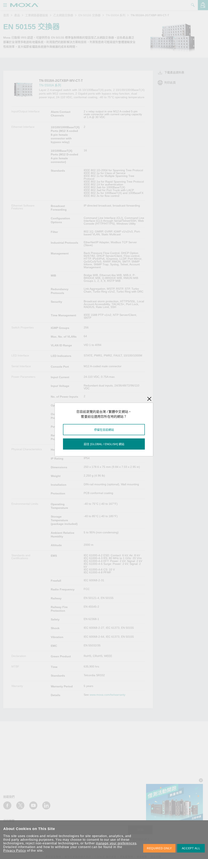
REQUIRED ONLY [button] (159, 848)
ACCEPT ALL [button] (191, 848)
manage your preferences (116, 843)
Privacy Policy (14, 850)
